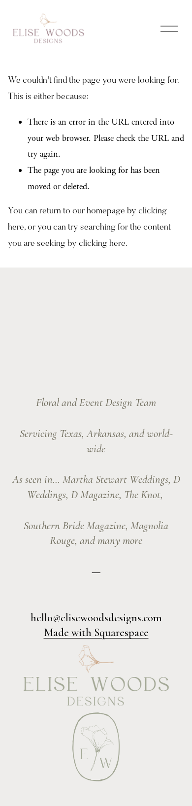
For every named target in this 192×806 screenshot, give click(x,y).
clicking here (102, 243)
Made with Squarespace (96, 632)
